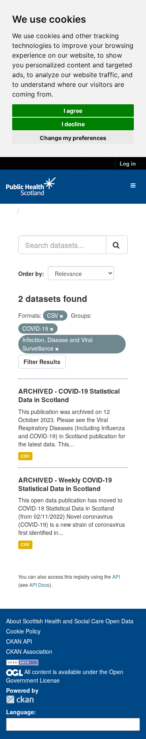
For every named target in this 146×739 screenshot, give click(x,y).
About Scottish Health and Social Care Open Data (69, 621)
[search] (117, 244)
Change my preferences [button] (73, 137)
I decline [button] (73, 124)
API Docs (39, 584)
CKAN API (19, 641)
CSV (25, 456)
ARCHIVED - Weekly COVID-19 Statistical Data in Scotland (65, 484)
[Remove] (61, 315)
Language (20, 712)
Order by (30, 273)
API (116, 576)
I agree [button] (73, 110)
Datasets (38, 211)
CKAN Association (29, 651)
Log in (128, 163)
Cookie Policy (23, 631)
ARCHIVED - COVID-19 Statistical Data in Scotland (69, 395)
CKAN (20, 699)
